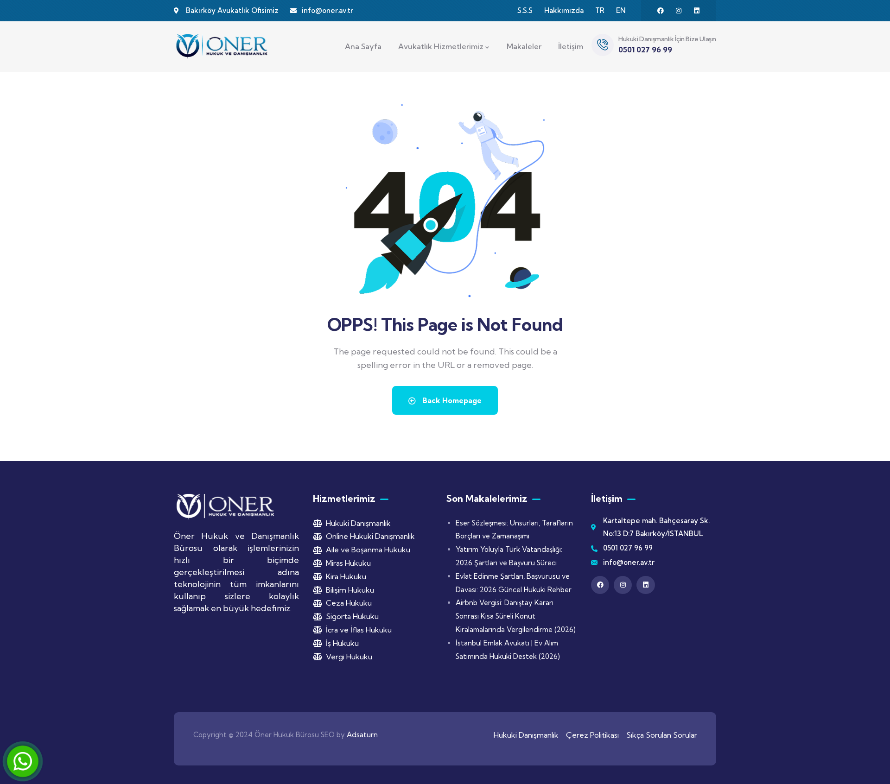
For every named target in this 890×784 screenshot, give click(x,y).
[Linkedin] (696, 10)
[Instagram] (678, 10)
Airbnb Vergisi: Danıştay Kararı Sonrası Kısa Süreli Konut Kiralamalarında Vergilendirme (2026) (516, 616)
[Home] (222, 46)
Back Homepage (451, 400)
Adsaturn (362, 734)
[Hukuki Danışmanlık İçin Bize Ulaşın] (602, 45)
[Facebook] (660, 10)
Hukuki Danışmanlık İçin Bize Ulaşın (667, 39)
